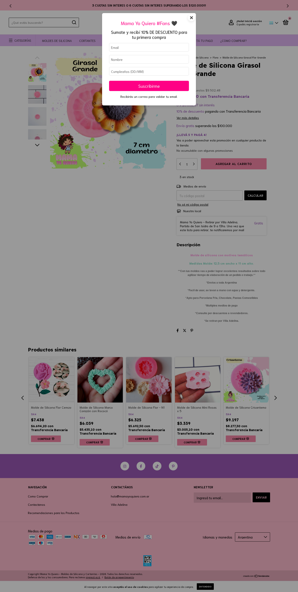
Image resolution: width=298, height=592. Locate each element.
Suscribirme (149, 86)
